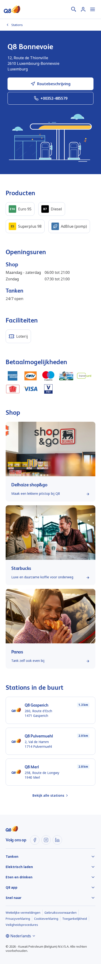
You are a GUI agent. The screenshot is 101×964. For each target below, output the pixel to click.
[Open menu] (92, 9)
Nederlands (20, 935)
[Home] (12, 9)
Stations (17, 25)
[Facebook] (34, 840)
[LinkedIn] (57, 840)
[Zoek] (73, 9)
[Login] (83, 9)
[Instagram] (46, 840)
